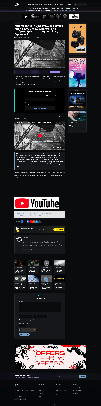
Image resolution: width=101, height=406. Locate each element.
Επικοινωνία (18, 393)
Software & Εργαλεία (77, 390)
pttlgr (42, 102)
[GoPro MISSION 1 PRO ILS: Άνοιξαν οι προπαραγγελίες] (33, 263)
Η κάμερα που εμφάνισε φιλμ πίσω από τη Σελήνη (45, 270)
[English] (86, 1)
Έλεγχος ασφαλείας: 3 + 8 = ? (25, 323)
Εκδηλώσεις (56, 4)
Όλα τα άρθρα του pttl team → (28, 251)
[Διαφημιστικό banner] (50, 16)
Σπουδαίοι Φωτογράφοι (77, 387)
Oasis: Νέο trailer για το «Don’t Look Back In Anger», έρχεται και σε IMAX (20, 286)
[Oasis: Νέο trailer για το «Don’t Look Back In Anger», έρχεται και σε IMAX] (20, 278)
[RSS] (83, 1)
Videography (17, 22)
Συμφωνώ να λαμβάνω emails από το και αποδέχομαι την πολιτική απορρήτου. (40, 103)
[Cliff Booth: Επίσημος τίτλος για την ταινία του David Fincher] (59, 278)
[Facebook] (76, 1)
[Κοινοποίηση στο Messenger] (36, 221)
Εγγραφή (82, 376)
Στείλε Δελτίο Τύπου (46, 8)
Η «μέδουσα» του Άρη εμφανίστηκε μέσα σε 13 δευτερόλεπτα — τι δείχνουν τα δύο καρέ (59, 271)
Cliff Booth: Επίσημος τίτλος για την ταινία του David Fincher (59, 286)
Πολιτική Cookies (59, 396)
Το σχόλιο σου (22, 301)
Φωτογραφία (35, 4)
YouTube (44, 81)
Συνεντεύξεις (42, 398)
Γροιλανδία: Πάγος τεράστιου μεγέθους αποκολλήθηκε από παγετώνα (45, 286)
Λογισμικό (53, 8)
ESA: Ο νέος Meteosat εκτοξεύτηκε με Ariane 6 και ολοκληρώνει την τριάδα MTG (33, 286)
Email (35, 314)
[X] (82, 1)
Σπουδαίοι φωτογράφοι (37, 8)
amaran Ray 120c (67, 8)
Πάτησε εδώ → (55, 71)
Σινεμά (45, 4)
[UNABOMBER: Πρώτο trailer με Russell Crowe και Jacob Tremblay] (20, 263)
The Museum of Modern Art (26, 81)
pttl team (18, 37)
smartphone (45, 177)
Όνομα (21, 314)
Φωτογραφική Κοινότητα (77, 388)
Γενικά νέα (62, 4)
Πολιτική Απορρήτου (37, 319)
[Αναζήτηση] (85, 4)
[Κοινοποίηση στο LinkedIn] (28, 221)
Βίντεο (40, 4)
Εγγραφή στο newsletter (40, 108)
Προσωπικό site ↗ (38, 251)
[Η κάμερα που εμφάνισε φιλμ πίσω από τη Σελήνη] (46, 263)
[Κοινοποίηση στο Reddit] (33, 221)
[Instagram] (78, 1)
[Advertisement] (39, 187)
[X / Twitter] (24, 250)
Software (50, 4)
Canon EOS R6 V (60, 8)
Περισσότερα (68, 4)
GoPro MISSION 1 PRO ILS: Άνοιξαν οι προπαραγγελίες (33, 270)
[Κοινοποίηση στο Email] (39, 221)
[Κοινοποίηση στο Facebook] (22, 221)
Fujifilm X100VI (75, 8)
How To (29, 4)
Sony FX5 (29, 8)
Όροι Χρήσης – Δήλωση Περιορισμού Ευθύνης (60, 392)
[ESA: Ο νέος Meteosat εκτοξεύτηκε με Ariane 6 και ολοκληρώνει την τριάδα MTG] (33, 278)
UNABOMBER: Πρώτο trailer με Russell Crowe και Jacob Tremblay (19, 271)
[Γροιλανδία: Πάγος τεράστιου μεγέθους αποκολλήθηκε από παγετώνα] (46, 278)
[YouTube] (80, 1)
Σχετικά (57, 388)
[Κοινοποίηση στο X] (25, 221)
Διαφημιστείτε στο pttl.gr (61, 390)
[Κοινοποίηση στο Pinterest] (30, 221)
